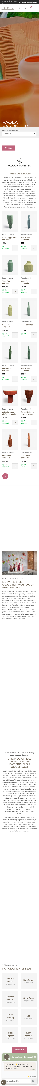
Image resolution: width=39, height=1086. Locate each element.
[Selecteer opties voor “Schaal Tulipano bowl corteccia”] (34, 422)
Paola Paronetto (8, 234)
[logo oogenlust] (8, 8)
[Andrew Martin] (10, 981)
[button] (22, 8)
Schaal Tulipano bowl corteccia (27, 413)
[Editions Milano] (10, 999)
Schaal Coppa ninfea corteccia (9, 413)
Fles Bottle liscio (28, 325)
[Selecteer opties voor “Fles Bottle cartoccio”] (34, 248)
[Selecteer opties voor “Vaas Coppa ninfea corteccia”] (15, 248)
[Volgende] (19, 476)
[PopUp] (26, 8)
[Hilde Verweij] (10, 1017)
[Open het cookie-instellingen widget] (3, 1082)
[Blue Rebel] (29, 981)
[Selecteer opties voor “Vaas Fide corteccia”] (15, 291)
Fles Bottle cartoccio (25, 238)
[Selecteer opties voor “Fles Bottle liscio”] (34, 335)
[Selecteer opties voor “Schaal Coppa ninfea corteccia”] (15, 422)
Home (4, 130)
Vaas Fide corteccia (6, 282)
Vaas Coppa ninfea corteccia (10, 238)
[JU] (29, 1017)
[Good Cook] (29, 999)
